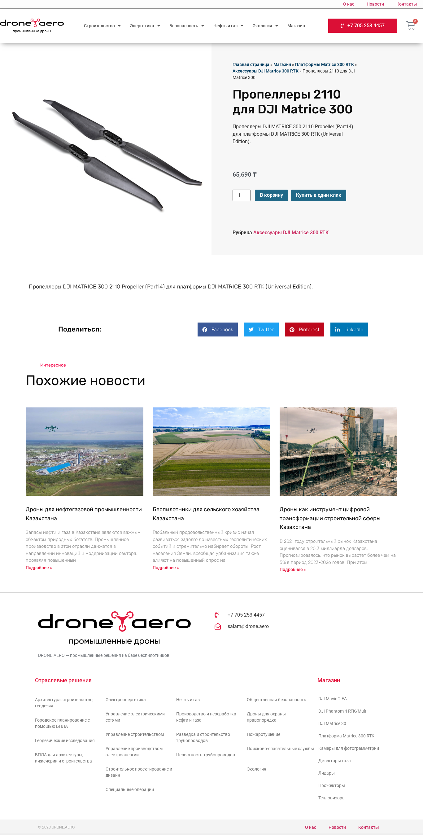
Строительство (99, 25)
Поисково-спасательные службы (280, 748)
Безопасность (183, 25)
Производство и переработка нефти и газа (206, 717)
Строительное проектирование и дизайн (139, 772)
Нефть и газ (225, 25)
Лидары (326, 773)
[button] (218, 329)
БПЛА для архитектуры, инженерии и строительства (63, 757)
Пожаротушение (263, 734)
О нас (348, 4)
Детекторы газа (334, 760)
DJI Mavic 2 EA (332, 698)
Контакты (406, 4)
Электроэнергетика (126, 699)
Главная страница (251, 64)
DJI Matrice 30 (332, 723)
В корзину (271, 195)
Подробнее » (39, 567)
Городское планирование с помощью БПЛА (62, 723)
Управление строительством (135, 734)
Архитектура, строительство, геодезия (64, 702)
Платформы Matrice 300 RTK (324, 64)
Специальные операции (130, 789)
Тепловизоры (332, 797)
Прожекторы (331, 785)
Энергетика (142, 25)
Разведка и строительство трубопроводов (203, 737)
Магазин (296, 25)
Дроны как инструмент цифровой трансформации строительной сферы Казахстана (330, 518)
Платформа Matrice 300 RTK (346, 735)
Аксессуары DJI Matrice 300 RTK (266, 70)
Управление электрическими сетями (135, 717)
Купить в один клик (318, 195)
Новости (375, 4)
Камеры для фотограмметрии (348, 748)
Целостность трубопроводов (205, 754)
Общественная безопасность (276, 699)
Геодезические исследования (65, 740)
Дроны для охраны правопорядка (266, 717)
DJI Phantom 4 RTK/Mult (342, 711)
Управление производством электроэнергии (134, 751)
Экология (262, 25)
